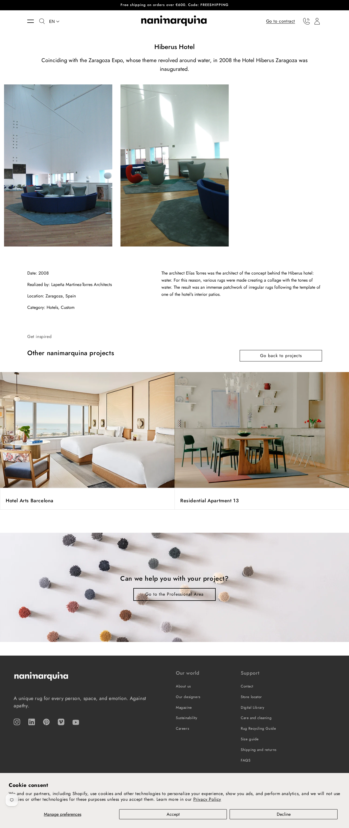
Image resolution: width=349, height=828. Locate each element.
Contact (247, 686)
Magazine (184, 707)
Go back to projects (281, 355)
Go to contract (280, 21)
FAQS (245, 760)
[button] (33, 21)
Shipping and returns (258, 749)
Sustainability (186, 717)
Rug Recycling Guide (258, 728)
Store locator (251, 696)
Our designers (188, 696)
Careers (182, 728)
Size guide (250, 739)
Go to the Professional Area (174, 594)
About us (183, 686)
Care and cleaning (256, 717)
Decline (284, 814)
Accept (173, 814)
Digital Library (252, 707)
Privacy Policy (207, 799)
